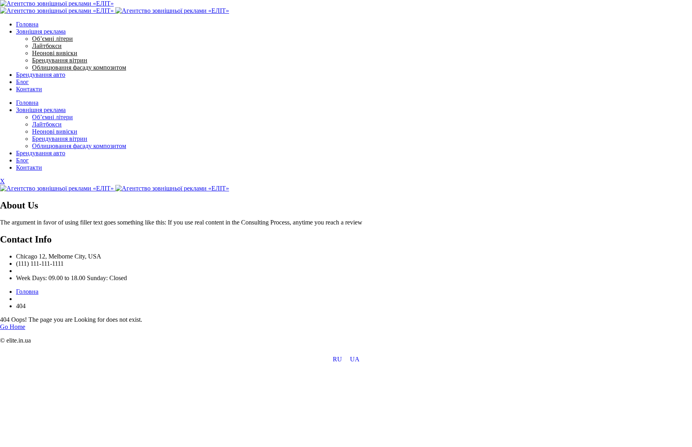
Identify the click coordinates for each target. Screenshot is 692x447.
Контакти (29, 89)
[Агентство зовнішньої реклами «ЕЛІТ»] (57, 3)
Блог (22, 81)
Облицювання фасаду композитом (79, 67)
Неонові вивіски (54, 53)
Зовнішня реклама (41, 31)
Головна (27, 24)
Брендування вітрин (59, 60)
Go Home (12, 326)
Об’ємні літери (52, 38)
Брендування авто (40, 74)
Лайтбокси (47, 45)
